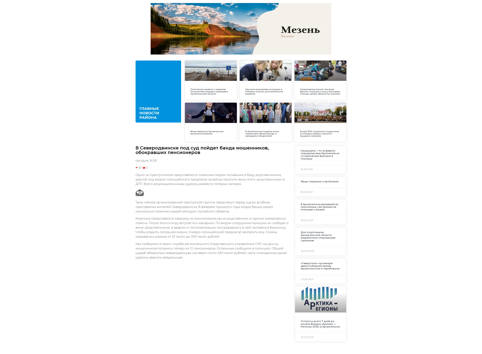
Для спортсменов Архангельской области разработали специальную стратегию (318, 236)
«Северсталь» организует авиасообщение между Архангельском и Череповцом (320, 266)
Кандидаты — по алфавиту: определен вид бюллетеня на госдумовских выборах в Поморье (320, 154)
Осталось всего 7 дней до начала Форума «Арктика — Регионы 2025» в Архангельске (320, 324)
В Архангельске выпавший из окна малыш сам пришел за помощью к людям (319, 207)
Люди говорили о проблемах (320, 181)
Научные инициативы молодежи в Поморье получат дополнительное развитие (264, 91)
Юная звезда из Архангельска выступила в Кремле (207, 132)
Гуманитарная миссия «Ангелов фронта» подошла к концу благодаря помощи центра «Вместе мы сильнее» (320, 91)
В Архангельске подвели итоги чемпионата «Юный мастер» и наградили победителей (262, 133)
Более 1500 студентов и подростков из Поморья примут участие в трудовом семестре (319, 133)
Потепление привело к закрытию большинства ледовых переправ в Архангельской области (209, 91)
